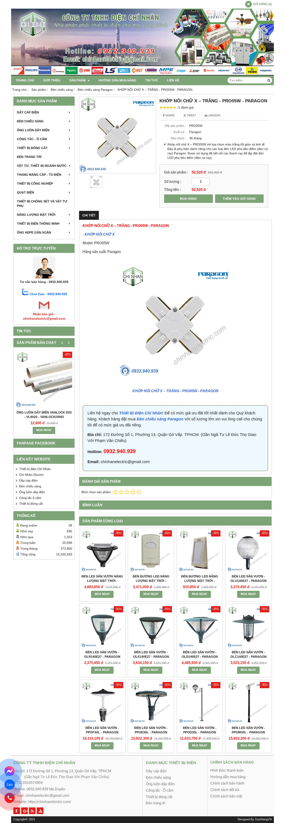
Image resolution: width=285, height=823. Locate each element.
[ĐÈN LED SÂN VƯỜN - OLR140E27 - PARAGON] (102, 627)
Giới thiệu (51, 80)
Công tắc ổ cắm (30, 498)
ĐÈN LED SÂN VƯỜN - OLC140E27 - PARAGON (248, 654)
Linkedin (213, 115)
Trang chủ (25, 80)
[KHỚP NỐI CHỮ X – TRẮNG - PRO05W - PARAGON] (117, 135)
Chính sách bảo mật (226, 796)
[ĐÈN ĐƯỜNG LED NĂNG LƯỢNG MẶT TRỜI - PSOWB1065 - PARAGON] (151, 551)
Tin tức (151, 80)
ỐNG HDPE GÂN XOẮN (34, 232)
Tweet (191, 115)
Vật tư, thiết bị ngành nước (42, 165)
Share (170, 115)
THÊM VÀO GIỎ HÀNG (239, 198)
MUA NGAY (44, 430)
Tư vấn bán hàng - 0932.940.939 (44, 282)
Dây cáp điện (28, 112)
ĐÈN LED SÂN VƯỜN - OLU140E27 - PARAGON (248, 579)
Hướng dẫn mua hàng (117, 80)
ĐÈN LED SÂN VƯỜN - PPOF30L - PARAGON (102, 730)
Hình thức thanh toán (227, 770)
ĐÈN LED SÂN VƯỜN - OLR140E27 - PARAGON (102, 654)
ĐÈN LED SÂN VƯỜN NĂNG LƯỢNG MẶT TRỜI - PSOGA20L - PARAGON (102, 581)
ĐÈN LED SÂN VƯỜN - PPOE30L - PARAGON (151, 730)
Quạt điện (25, 192)
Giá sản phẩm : (176, 172)
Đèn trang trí (29, 157)
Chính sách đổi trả (224, 790)
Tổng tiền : (172, 190)
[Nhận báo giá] (44, 309)
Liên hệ (173, 80)
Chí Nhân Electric (31, 474)
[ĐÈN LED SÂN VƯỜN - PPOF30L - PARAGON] (102, 703)
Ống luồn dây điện (33, 130)
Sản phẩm (78, 80)
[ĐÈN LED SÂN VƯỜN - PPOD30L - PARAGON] (200, 703)
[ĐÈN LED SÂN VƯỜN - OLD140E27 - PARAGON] (200, 627)
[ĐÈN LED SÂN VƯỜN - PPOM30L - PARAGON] (248, 703)
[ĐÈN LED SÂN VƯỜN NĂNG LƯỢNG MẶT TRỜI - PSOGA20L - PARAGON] (102, 551)
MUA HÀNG (188, 198)
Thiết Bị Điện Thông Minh (38, 223)
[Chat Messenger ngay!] (9, 771)
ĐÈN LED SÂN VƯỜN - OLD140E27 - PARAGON (200, 654)
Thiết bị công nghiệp (35, 183)
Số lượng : (172, 182)
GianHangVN (263, 819)
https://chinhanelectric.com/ (49, 802)
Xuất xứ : (179, 132)
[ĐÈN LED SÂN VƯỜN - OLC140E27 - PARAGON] (248, 627)
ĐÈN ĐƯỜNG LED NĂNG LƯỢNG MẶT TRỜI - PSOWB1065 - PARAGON (151, 581)
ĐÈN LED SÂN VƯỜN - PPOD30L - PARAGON (199, 730)
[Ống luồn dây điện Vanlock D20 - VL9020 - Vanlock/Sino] (44, 380)
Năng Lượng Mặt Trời (36, 214)
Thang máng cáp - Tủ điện (39, 174)
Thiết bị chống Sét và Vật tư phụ (42, 204)
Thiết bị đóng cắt (32, 148)
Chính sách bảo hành (227, 783)
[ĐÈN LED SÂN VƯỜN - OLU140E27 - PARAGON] (248, 551)
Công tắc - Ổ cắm (32, 139)
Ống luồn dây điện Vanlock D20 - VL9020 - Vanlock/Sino (44, 415)
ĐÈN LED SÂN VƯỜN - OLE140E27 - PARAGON (151, 654)
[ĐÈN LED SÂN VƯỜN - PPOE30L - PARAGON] (151, 703)
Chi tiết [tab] (89, 215)
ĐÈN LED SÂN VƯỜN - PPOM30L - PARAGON (248, 730)
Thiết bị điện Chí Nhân (35, 469)
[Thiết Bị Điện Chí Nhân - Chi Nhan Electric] (142, 74)
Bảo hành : (178, 138)
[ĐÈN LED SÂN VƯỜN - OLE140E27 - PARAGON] (151, 627)
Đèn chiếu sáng (30, 121)
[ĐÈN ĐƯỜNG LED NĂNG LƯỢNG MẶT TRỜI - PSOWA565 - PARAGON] (200, 551)
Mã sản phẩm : (175, 125)
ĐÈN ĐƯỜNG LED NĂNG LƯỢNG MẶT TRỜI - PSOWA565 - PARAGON (199, 581)
